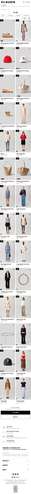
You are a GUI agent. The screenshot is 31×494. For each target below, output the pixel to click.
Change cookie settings (12, 481)
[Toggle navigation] (29, 2)
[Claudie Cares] (15, 489)
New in (18, 15)
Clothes (10, 15)
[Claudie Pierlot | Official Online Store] (8, 2)
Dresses (26, 15)
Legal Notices (21, 481)
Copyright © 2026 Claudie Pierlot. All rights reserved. (15, 483)
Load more (15, 412)
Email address (6, 452)
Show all (15, 417)
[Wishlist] (13, 21)
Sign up (27, 452)
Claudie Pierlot (4, 9)
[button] (23, 2)
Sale (2, 15)
